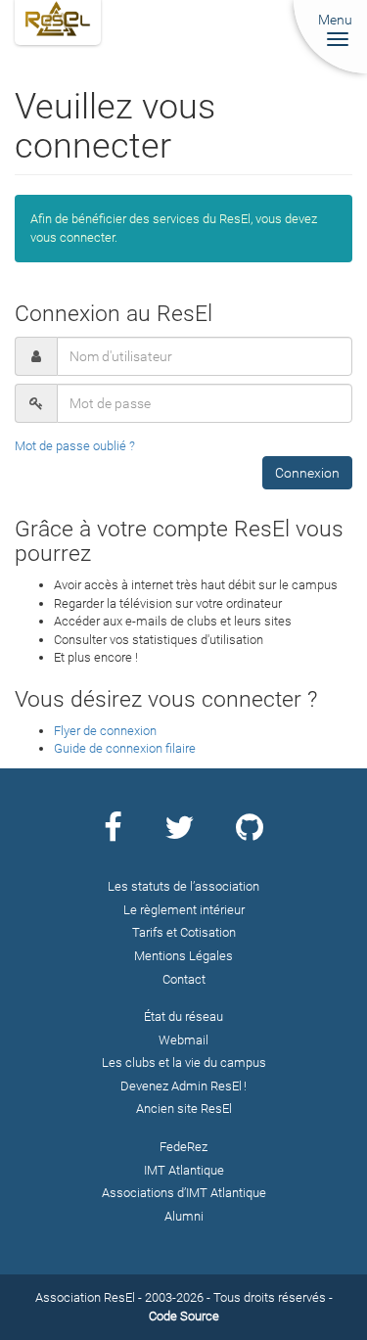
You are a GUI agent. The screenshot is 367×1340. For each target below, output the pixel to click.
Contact (184, 979)
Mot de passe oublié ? (75, 446)
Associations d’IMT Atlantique (184, 1192)
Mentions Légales (183, 955)
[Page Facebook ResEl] (113, 834)
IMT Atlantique (184, 1170)
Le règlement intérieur (184, 909)
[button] (307, 472)
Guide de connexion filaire (125, 748)
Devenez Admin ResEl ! (183, 1086)
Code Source (184, 1316)
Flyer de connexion (105, 730)
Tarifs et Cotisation (184, 932)
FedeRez (183, 1146)
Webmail (183, 1040)
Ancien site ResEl (184, 1108)
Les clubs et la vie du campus (184, 1062)
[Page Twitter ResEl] (179, 834)
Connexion (307, 473)
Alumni (184, 1216)
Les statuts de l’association (183, 886)
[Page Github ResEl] (249, 834)
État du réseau (183, 1016)
